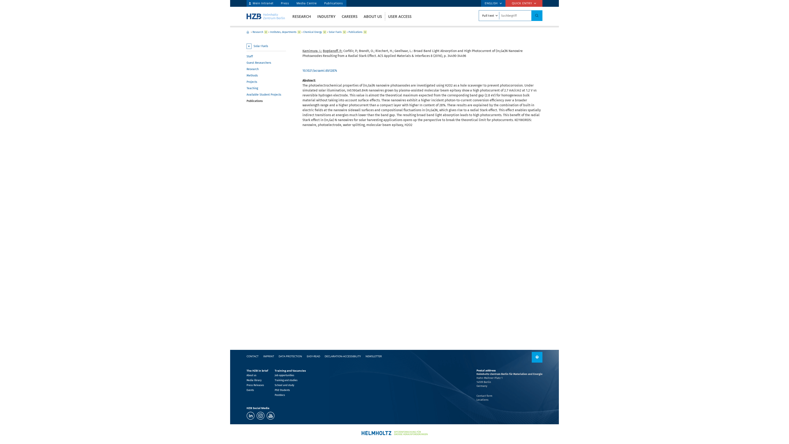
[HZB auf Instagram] (260, 416)
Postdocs (280, 395)
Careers (350, 16)
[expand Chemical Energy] (324, 32)
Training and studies (286, 380)
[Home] (266, 16)
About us (373, 16)
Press (285, 3)
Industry (326, 16)
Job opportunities (284, 375)
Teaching (252, 88)
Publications (333, 3)
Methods (252, 75)
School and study (284, 385)
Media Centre (306, 3)
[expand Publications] (365, 32)
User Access (400, 16)
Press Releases (255, 385)
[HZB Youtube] (270, 416)
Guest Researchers (259, 63)
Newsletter (374, 356)
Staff (250, 56)
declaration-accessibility (343, 356)
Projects (252, 82)
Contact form (484, 395)
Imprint (268, 356)
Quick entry (522, 3)
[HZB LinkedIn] (251, 416)
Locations (482, 399)
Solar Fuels (335, 32)
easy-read (313, 356)
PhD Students (282, 390)
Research (301, 16)
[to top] (537, 357)
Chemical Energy (312, 32)
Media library (254, 380)
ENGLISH (491, 3)
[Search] (536, 15)
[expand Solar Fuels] (344, 32)
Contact (252, 356)
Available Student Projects (264, 94)
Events (250, 390)
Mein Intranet (263, 3)
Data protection (290, 356)
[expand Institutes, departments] (299, 32)
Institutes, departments (283, 32)
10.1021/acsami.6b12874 (319, 71)
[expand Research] (266, 32)
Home (248, 32)
